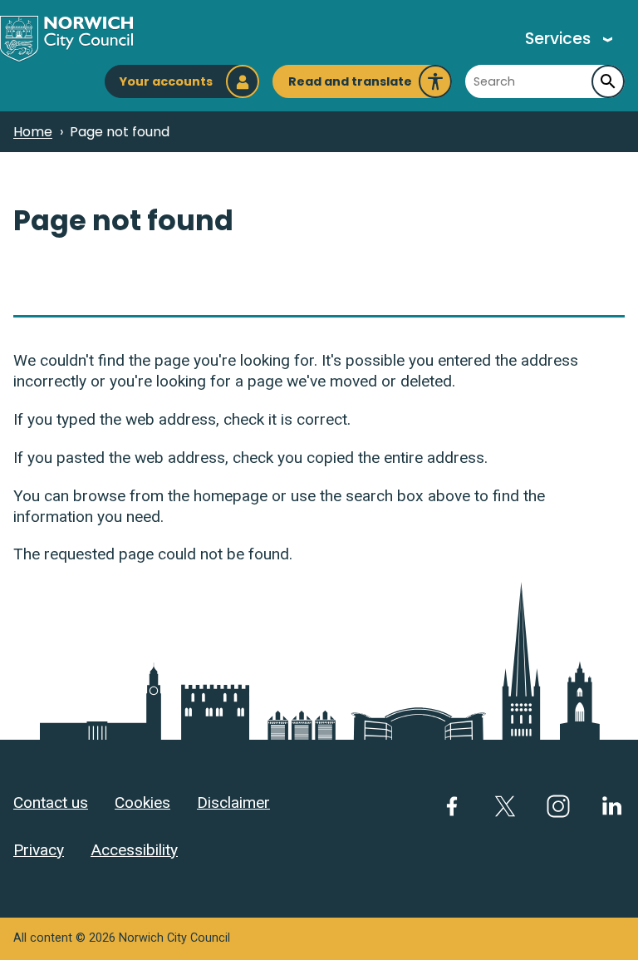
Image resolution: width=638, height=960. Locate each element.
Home (32, 131)
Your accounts (166, 81)
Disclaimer (233, 802)
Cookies (142, 802)
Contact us (50, 802)
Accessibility (134, 849)
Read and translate (350, 85)
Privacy (38, 849)
